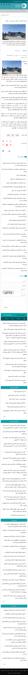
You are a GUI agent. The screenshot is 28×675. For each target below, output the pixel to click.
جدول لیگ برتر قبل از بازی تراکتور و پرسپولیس (15, 536)
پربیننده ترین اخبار (20, 315)
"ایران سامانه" (11, 673)
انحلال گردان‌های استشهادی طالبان (17, 220)
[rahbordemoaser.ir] (20, 6)
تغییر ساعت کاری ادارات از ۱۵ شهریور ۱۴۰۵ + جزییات (15, 381)
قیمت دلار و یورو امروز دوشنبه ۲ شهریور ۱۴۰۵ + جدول (15, 371)
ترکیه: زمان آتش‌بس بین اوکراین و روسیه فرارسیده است (14, 251)
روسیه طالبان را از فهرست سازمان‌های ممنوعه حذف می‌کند (14, 170)
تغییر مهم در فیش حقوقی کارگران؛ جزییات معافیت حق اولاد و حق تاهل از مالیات (14, 510)
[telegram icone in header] (9, 5)
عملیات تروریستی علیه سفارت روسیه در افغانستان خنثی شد (15, 263)
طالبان (3, 79)
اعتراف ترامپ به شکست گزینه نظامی (17, 376)
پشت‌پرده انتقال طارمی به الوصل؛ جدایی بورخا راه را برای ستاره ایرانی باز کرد (14, 635)
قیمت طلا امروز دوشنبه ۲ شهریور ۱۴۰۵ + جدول (15, 329)
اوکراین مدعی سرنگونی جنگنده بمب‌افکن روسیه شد (13, 246)
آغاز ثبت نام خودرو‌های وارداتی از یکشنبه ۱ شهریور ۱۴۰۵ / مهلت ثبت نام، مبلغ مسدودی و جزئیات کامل (14, 480)
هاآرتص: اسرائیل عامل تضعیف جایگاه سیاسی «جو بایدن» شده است (14, 215)
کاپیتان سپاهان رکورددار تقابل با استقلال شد (15, 552)
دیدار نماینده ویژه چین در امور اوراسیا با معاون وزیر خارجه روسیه (14, 269)
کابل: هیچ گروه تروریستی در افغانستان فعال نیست (14, 187)
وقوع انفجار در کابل (21, 175)
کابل (10, 75)
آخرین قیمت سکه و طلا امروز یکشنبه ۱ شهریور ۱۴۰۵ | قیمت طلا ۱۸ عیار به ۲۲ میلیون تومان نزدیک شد (14, 344)
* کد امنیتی (22, 289)
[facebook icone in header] (7, 141)
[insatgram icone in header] (1, 5)
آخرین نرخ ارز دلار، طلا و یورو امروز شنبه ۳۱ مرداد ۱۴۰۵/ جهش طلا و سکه (14, 492)
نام (23, 281)
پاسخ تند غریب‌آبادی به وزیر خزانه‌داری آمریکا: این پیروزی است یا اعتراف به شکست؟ (14, 591)
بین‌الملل (25, 50)
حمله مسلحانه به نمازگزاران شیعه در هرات (16, 183)
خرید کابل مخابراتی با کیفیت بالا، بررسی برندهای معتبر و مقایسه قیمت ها (15, 164)
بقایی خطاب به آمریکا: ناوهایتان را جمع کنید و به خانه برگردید (14, 547)
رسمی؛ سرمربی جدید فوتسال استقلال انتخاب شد (14, 570)
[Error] (3, 151)
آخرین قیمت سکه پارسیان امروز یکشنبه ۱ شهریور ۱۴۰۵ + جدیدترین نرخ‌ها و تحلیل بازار (14, 324)
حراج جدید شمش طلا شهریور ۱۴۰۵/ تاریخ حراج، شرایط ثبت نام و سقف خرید (14, 459)
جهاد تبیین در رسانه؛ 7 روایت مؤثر (17, 399)
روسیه (14, 75)
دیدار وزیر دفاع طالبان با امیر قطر (18, 179)
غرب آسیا (17, 50)
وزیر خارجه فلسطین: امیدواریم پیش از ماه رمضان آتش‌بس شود (15, 241)
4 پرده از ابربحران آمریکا (20, 392)
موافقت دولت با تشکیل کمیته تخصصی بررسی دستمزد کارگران (15, 575)
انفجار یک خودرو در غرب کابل (19, 191)
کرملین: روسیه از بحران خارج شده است (16, 224)
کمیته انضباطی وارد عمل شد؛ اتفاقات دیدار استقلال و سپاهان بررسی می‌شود (16, 641)
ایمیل (23, 285)
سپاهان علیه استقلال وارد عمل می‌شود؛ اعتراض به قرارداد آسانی (14, 659)
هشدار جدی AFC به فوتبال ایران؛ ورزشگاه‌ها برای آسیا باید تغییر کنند (14, 585)
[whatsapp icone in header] (10, 141)
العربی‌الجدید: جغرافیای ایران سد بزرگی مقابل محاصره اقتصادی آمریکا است (15, 541)
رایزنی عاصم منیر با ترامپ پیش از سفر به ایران (15, 556)
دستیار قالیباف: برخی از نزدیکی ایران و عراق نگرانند (14, 580)
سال (7, 319)
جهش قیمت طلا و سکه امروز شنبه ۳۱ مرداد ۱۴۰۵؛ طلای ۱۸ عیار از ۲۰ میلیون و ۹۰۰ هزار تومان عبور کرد (14, 427)
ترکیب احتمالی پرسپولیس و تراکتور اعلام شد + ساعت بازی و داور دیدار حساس (15, 647)
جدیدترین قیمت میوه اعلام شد (18, 515)
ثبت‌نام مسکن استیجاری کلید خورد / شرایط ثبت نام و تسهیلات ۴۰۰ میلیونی (14, 439)
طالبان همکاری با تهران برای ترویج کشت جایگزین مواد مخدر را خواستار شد (14, 205)
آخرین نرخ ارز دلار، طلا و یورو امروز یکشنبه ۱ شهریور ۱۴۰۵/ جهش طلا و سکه (15, 365)
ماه (12, 319)
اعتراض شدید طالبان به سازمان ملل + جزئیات (15, 210)
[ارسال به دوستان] (7, 145)
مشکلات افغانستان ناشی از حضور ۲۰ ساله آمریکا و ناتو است (14, 257)
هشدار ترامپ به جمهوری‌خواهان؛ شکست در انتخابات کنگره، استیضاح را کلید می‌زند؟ (15, 525)
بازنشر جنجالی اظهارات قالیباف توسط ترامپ (15, 560)
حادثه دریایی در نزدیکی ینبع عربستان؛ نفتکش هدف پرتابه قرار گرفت (15, 565)
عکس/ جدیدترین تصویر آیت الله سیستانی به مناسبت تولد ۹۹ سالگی (15, 453)
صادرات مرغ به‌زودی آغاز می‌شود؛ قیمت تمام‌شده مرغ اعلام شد (14, 531)
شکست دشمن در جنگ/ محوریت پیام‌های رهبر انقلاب (14, 412)
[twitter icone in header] (4, 5)
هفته (18, 319)
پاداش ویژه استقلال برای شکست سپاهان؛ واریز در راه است (14, 653)
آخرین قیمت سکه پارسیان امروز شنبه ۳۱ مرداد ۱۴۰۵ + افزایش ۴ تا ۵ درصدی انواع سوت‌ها (15, 498)
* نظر (23, 295)
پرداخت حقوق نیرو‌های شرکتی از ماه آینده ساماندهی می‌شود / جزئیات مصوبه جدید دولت (15, 486)
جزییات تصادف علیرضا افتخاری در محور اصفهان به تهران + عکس (14, 504)
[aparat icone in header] (6, 5)
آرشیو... (4, 416)
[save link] (10, 145)
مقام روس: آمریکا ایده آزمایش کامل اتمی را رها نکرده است (15, 235)
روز (24, 319)
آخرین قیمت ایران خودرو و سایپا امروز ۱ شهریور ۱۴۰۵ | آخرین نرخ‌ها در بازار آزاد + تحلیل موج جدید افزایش (14, 352)
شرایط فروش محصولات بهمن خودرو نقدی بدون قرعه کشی (14, 433)
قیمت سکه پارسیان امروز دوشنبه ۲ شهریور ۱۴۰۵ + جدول (14, 359)
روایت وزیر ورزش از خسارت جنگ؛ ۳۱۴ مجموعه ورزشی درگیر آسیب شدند (14, 597)
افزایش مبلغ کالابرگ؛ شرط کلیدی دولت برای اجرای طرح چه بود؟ (14, 465)
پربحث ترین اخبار (7, 315)
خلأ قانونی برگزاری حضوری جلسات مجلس (15, 403)
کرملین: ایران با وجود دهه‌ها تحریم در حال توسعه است (15, 229)
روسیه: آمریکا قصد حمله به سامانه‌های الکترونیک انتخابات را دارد (15, 199)
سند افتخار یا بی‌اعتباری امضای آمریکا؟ (16, 407)
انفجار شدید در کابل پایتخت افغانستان (16, 194)
